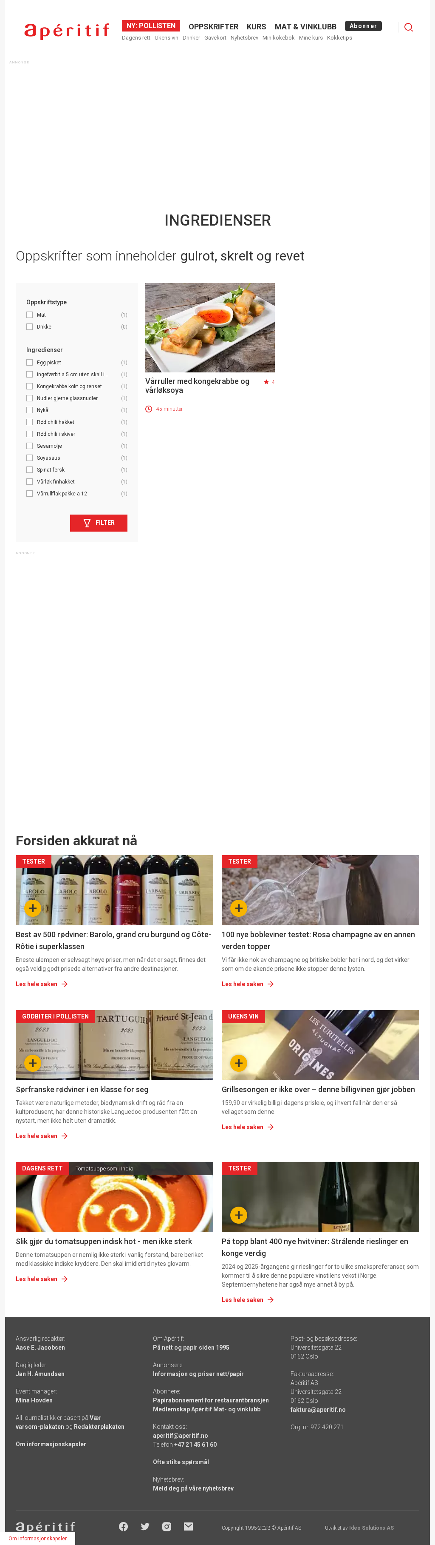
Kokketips (339, 37)
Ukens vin (166, 37)
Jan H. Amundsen (40, 1373)
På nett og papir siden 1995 (191, 1347)
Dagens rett (136, 37)
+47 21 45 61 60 (195, 1444)
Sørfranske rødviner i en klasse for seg (82, 1089)
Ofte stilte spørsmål (181, 1462)
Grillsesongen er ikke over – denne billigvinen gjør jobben (318, 1089)
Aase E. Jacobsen (40, 1347)
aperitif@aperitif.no (180, 1435)
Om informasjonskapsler (51, 1444)
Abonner (363, 26)
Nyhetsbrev (244, 37)
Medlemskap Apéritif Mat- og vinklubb (206, 1409)
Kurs (256, 26)
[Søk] (408, 27)
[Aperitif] (66, 31)
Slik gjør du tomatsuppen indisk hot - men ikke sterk (104, 1241)
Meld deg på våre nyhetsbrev (193, 1488)
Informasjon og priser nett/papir (198, 1373)
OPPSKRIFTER (213, 26)
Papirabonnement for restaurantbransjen (211, 1400)
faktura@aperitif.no (318, 1409)
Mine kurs (311, 37)
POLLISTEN (156, 26)
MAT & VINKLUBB (305, 26)
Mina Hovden (34, 1400)
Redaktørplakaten (99, 1426)
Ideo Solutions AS (371, 1528)
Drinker (191, 37)
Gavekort (215, 37)
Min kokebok (279, 37)
